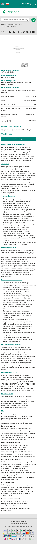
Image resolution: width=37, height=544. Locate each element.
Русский (6, 130)
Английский (22, 130)
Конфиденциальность (18, 521)
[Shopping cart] (33, 20)
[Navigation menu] (34, 12)
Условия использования (18, 523)
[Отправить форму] (27, 20)
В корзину (18, 139)
